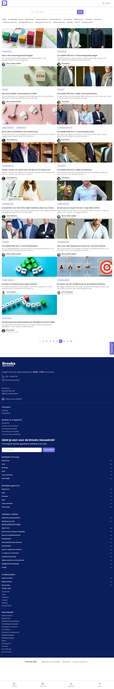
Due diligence (6, 643)
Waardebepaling (59, 22)
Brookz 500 (5, 423)
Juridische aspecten (10, 22)
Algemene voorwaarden (51, 662)
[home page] (4, 3)
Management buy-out (43, 22)
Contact (4, 600)
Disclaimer (66, 662)
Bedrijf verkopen (41, 19)
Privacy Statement (80, 662)
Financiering (68, 19)
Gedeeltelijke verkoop (15, 19)
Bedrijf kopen (29, 19)
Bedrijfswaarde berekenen (10, 621)
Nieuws (77, 22)
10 (71, 341)
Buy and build (6, 652)
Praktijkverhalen (87, 22)
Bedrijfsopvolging (8, 638)
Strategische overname (10, 627)
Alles (4, 19)
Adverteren (5, 597)
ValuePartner (6, 413)
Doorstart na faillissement (10, 632)
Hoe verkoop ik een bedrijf (10, 431)
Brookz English (6, 606)
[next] (74, 341)
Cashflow (5, 646)
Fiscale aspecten (55, 19)
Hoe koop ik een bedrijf (9, 429)
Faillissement (78, 19)
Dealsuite (5, 410)
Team (4, 594)
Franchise (89, 19)
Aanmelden (48, 450)
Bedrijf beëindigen (8, 635)
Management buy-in (26, 22)
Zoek (80, 12)
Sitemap (5, 603)
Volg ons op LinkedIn (13, 399)
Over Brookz (6, 592)
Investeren (98, 19)
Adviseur (70, 22)
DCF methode (6, 649)
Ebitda (4, 641)
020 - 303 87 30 (11, 376)
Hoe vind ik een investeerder (11, 434)
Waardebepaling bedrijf (10, 624)
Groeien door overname (10, 426)
